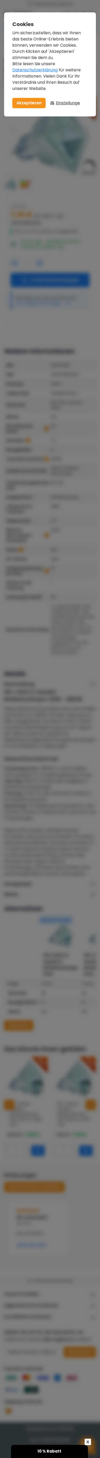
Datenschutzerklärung (35, 70)
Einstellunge (68, 103)
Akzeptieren (29, 103)
